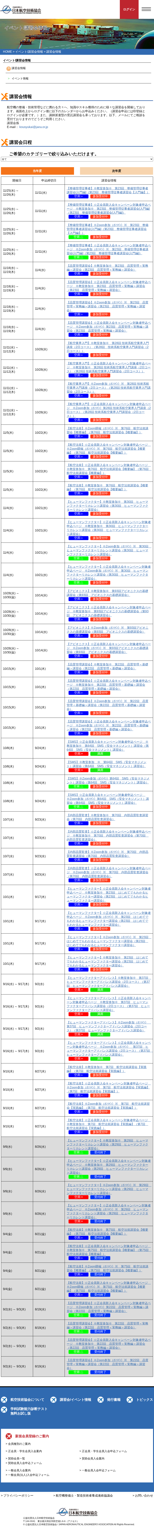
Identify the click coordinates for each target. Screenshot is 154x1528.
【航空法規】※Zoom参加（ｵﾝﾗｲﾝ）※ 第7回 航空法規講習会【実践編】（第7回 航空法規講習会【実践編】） (108, 1107)
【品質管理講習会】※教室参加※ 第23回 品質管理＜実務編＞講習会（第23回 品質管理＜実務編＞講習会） (107, 269)
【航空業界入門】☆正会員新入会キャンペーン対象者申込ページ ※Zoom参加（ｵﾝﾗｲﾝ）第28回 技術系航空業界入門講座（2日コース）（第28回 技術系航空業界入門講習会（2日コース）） (109, 411)
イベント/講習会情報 (29, 51)
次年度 (116, 170)
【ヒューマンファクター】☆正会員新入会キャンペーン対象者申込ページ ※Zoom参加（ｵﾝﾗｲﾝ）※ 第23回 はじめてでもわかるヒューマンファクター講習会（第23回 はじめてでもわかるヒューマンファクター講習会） (109, 920)
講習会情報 (19, 68)
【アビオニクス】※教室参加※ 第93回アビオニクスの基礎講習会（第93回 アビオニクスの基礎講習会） (107, 595)
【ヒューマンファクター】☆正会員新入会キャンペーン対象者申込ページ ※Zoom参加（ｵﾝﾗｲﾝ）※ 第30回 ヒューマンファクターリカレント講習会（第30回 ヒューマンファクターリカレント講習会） (109, 574)
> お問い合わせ (143, 1495)
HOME (7, 51)
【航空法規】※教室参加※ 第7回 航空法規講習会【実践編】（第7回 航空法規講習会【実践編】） (106, 1071)
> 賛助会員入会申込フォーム (24, 1463)
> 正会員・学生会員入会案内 (24, 1451)
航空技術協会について (27, 1399)
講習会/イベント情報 (75, 1399)
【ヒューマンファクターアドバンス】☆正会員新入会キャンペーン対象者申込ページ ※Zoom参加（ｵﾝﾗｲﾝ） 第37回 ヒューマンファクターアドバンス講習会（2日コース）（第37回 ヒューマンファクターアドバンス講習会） (110, 1050)
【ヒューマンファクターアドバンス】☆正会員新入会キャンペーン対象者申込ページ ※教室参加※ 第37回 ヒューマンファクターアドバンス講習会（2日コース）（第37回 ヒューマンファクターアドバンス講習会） (109, 1006)
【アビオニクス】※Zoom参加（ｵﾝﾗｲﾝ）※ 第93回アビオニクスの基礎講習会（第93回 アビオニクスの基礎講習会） (107, 631)
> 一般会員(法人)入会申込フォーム (27, 1474)
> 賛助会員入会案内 (91, 1458)
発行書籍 (114, 1399)
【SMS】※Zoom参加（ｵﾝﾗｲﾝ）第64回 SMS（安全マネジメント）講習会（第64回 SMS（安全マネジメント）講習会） (108, 782)
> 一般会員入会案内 (18, 1470)
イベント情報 (20, 78)
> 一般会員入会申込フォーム (97, 1470)
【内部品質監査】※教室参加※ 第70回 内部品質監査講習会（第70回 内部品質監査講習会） (107, 819)
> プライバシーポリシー (17, 1495)
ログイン (129, 9)
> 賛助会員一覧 (15, 1458)
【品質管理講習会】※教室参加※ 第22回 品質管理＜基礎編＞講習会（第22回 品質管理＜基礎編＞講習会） (107, 668)
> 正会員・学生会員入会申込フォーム (103, 1451)
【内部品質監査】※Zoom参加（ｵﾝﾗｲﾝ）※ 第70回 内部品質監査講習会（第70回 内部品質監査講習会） (107, 855)
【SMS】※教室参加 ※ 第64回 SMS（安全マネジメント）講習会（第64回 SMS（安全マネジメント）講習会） (106, 766)
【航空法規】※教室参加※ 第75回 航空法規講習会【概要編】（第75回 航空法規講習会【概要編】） (107, 1233)
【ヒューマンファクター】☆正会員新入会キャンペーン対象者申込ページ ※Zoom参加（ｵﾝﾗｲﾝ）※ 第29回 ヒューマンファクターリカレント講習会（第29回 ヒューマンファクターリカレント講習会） (109, 1213)
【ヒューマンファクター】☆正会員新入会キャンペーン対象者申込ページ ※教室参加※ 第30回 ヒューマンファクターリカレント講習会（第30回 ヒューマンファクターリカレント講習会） (109, 530)
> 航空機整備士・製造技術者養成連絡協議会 (83, 1495)
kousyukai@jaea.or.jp (33, 127)
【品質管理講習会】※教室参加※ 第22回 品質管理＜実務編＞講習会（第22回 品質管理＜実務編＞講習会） (107, 1327)
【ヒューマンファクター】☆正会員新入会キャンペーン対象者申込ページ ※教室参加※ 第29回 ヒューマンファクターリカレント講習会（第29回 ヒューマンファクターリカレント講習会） (109, 1168)
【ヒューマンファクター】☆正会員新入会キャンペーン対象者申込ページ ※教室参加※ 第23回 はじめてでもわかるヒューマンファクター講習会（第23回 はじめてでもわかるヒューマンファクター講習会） (109, 896)
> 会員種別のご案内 (18, 1443)
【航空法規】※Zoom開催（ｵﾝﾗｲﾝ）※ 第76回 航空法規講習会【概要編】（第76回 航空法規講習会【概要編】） (107, 432)
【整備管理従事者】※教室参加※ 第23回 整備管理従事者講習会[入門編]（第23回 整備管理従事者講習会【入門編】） (108, 192)
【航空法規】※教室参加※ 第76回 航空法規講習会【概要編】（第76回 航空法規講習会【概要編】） (107, 489)
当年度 (37, 170)
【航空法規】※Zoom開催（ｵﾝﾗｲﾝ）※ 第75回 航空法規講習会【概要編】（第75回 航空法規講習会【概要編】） (107, 1270)
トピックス (144, 1399)
